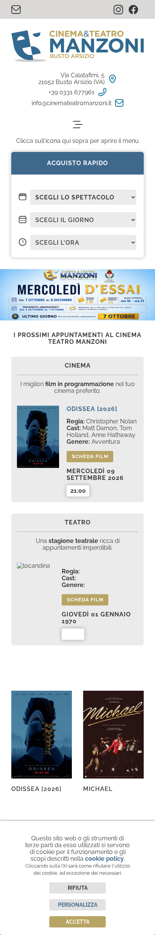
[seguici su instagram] (121, 10)
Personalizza (77, 905)
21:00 (78, 490)
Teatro (78, 522)
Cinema (78, 365)
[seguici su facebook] (136, 10)
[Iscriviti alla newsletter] (18, 9)
